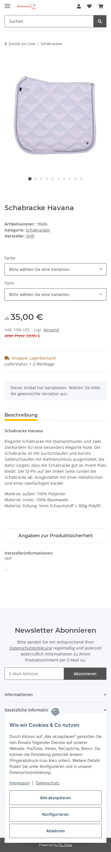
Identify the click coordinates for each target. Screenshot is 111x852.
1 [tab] (30, 178)
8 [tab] (69, 178)
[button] (79, 6)
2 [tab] (35, 178)
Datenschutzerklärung (31, 648)
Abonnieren (85, 673)
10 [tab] (81, 178)
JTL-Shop (65, 844)
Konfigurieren (55, 814)
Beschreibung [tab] (21, 415)
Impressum (19, 782)
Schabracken (38, 230)
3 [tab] (41, 178)
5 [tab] (52, 178)
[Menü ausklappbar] (7, 3)
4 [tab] (47, 178)
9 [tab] (75, 178)
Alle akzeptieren (55, 797)
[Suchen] (99, 21)
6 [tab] (58, 178)
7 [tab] (64, 178)
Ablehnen (55, 830)
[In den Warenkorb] (9, 61)
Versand (51, 329)
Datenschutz (47, 782)
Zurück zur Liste (22, 43)
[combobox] (55, 269)
